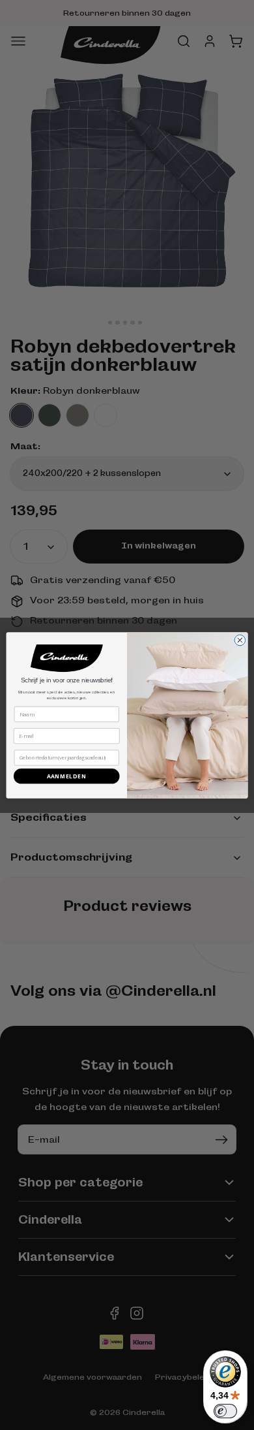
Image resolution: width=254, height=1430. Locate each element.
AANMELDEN (66, 775)
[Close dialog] (240, 640)
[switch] (225, 1411)
